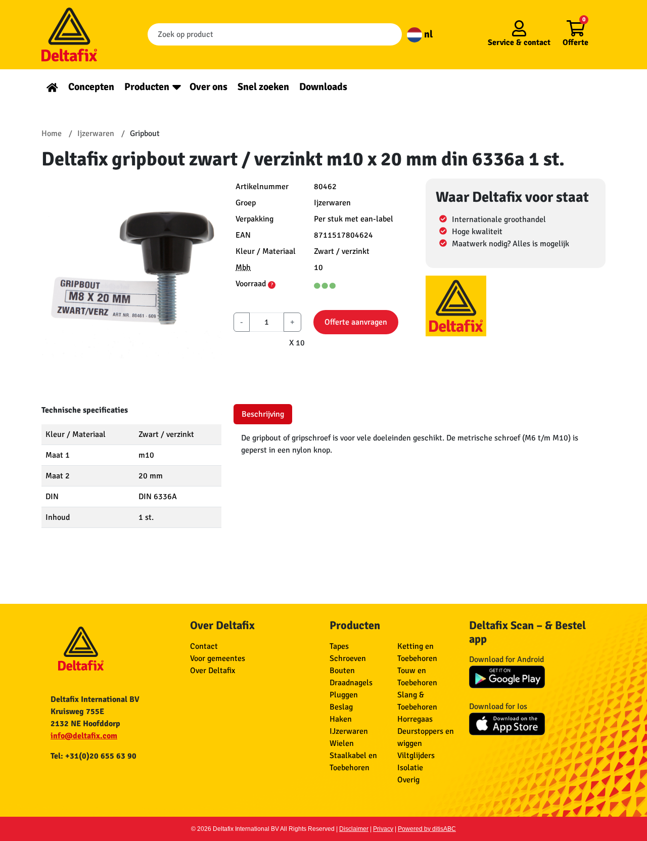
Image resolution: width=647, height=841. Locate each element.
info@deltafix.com (84, 736)
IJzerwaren (349, 731)
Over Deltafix (212, 671)
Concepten (91, 86)
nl (427, 34)
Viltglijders (416, 755)
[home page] (52, 86)
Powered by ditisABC (427, 828)
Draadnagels (351, 683)
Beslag (341, 707)
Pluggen (344, 695)
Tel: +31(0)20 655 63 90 (93, 756)
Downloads (323, 86)
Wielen (342, 743)
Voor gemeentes (217, 658)
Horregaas (415, 719)
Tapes (339, 646)
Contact (204, 646)
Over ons (208, 86)
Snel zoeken (263, 86)
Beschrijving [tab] (263, 414)
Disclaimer (353, 828)
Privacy (383, 828)
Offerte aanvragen (356, 322)
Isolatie (410, 768)
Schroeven (348, 658)
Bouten (342, 671)
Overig (408, 780)
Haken (341, 719)
